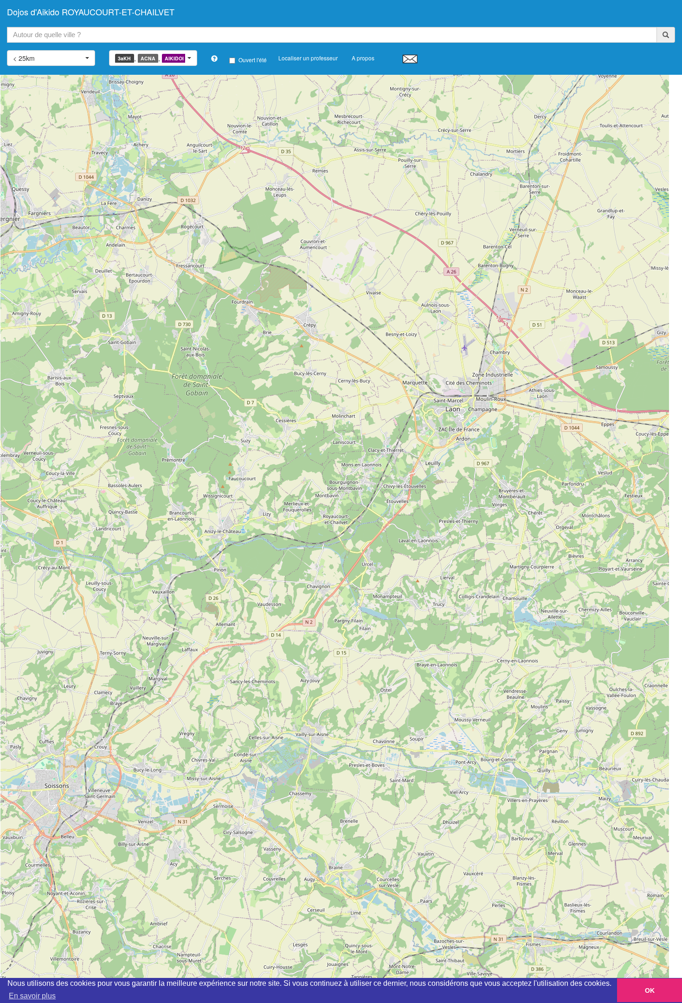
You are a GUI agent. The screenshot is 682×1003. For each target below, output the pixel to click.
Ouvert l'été (252, 60)
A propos (363, 58)
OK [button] (650, 990)
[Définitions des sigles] (214, 58)
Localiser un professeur (308, 58)
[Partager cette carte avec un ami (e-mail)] (410, 58)
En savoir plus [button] (32, 996)
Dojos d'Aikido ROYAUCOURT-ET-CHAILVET (90, 12)
